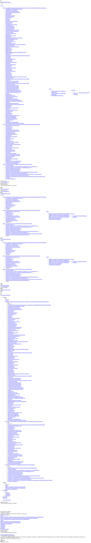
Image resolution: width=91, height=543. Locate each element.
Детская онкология (10, 29)
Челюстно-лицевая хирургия (12, 109)
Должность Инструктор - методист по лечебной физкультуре (18, 167)
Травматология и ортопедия (11, 96)
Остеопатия (8, 57)
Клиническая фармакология (11, 38)
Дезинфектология (9, 25)
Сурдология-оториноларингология (13, 92)
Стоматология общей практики (12, 85)
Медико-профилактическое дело (12, 115)
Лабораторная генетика (11, 43)
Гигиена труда (9, 23)
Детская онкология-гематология (12, 30)
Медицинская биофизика (11, 117)
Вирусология (8, 14)
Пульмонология (9, 70)
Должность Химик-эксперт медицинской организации (17, 175)
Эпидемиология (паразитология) (13, 131)
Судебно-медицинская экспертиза (13, 89)
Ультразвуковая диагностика (12, 98)
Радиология (8, 72)
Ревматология (9, 74)
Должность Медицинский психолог (13, 169)
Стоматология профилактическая (13, 154)
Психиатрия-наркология (11, 67)
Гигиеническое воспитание (11, 24)
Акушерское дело (9, 127)
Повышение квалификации (57, 95)
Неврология (8, 47)
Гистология (8, 137)
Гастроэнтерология (10, 16)
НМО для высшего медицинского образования (59, 214)
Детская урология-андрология (12, 31)
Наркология (8, 159)
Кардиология (8, 36)
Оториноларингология (10, 58)
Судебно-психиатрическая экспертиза (14, 91)
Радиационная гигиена (10, 71)
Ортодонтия (8, 56)
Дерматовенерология (10, 26)
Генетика (7, 19)
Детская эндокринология (11, 33)
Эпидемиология (9, 113)
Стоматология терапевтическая (12, 87)
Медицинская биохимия (11, 116)
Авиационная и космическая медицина (14, 9)
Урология (8, 102)
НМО (50, 89)
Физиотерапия (9, 105)
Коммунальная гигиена (10, 41)
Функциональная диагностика (12, 107)
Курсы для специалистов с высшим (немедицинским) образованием (17, 164)
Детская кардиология (10, 27)
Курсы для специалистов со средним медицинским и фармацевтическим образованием (21, 124)
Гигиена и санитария (10, 132)
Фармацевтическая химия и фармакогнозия (15, 104)
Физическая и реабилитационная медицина (15, 123)
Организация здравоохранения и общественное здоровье (18, 55)
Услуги (2, 5)
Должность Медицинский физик (13, 170)
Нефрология (8, 51)
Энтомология (8, 135)
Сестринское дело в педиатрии (12, 142)
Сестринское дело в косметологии (13, 162)
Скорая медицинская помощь (12, 82)
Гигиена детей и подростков (12, 21)
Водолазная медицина (10, 15)
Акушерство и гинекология (11, 10)
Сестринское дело (9, 119)
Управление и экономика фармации (13, 99)
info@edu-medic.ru (5, 191)
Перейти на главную (4, 514)
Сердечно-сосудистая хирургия (12, 81)
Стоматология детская (10, 84)
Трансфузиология (9, 97)
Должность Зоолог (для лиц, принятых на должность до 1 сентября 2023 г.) (21, 166)
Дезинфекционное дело (11, 133)
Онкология (8, 54)
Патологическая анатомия (11, 62)
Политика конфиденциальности (7, 534)
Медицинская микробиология (12, 122)
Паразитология (9, 61)
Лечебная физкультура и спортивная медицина (15, 44)
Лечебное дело (9, 114)
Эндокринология (9, 111)
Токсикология (9, 94)
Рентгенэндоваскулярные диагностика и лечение (16, 76)
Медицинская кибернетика (11, 118)
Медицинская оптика (10, 156)
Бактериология (9, 13)
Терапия (7, 93)
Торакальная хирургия (10, 95)
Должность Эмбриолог (10, 178)
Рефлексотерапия (9, 77)
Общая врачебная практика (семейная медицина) (16, 52)
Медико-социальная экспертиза (12, 46)
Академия (73, 90)
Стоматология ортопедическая (12, 86)
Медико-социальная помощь (12, 158)
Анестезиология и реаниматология (13, 144)
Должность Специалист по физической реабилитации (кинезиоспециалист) (22, 172)
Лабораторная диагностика (11, 136)
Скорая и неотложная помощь (12, 163)
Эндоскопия (8, 112)
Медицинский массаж (10, 149)
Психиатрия (8, 66)
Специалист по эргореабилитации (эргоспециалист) (17, 173)
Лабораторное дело (10, 138)
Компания (2, 524)
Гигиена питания (9, 22)
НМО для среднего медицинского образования (59, 216)
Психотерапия (9, 68)
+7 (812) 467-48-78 (5, 182)
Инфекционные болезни (11, 35)
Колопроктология (9, 40)
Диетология (8, 34)
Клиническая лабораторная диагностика (14, 37)
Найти (2, 540)
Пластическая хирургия (11, 64)
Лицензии (76, 94)
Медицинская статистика (11, 153)
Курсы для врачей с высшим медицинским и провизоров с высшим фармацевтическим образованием (24, 7)
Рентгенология (9, 75)
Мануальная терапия (10, 45)
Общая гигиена (9, 53)
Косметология (9, 42)
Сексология (8, 80)
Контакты (85, 92)
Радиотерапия (9, 73)
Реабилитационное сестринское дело (13, 160)
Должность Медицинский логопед (13, 168)
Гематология (8, 17)
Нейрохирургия (9, 48)
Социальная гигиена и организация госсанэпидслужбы (17, 83)
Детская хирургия (9, 32)
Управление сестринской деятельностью (14, 101)
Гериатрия (8, 20)
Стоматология (9, 128)
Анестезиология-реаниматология (13, 12)
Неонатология (9, 50)
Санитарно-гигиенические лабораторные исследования (17, 78)
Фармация (8, 121)
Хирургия (8, 108)
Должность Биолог (10, 165)
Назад (7, 299)
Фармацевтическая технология (12, 103)
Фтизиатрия (8, 106)
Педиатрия (8, 63)
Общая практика (9, 145)
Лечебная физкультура (10, 150)
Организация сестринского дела (12, 125)
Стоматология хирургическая (12, 88)
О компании (76, 93)
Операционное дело (10, 143)
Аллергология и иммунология (12, 11)
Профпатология (9, 65)
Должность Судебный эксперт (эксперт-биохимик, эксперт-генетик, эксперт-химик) (23, 174)
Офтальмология (9, 60)
